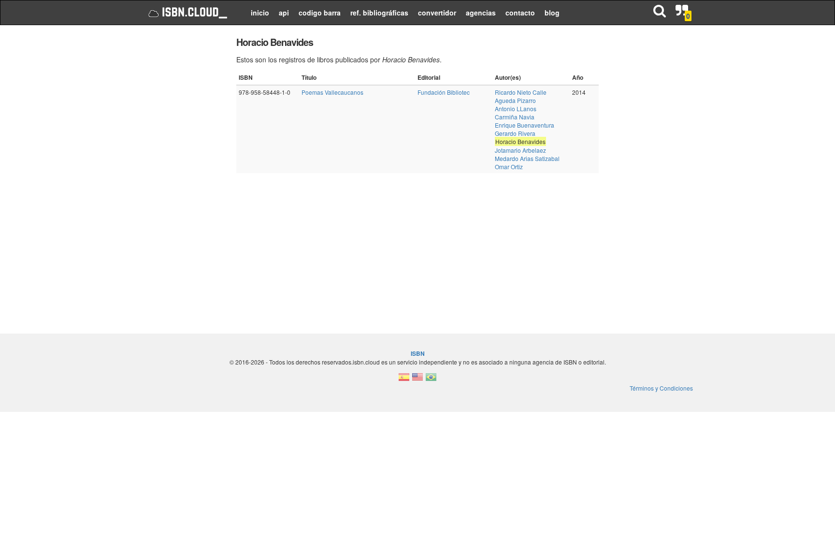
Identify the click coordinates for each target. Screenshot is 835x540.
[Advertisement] (182, 179)
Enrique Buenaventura (524, 125)
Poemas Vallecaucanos (332, 92)
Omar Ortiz (509, 166)
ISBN (418, 353)
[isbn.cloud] (186, 12)
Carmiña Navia (514, 117)
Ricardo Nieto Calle (521, 92)
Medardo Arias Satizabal (527, 158)
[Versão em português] (431, 380)
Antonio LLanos (515, 108)
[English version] (417, 380)
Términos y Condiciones (661, 388)
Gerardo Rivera (515, 133)
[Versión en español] (404, 380)
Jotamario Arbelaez (520, 150)
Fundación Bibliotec (444, 92)
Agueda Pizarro (515, 100)
